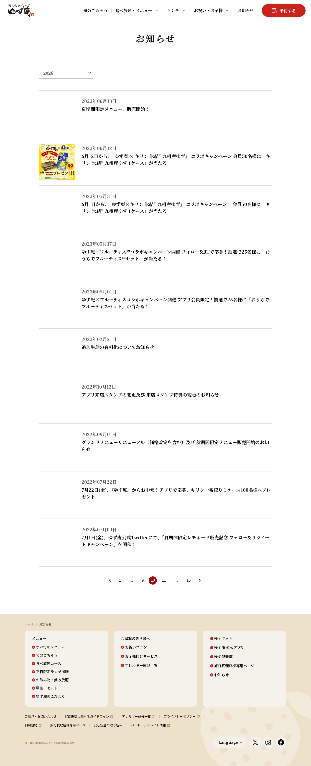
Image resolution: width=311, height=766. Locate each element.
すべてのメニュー (50, 647)
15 (188, 580)
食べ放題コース (48, 663)
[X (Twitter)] (255, 742)
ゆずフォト (223, 638)
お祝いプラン (136, 647)
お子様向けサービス (141, 656)
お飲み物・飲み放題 (52, 679)
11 (164, 580)
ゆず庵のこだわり (50, 696)
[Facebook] (280, 742)
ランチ (173, 10)
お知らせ (245, 10)
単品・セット (47, 688)
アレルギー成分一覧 (141, 665)
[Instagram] (268, 742)
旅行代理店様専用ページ (234, 665)
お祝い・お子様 (208, 10)
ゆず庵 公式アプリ (229, 647)
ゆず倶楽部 (223, 656)
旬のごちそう (95, 10)
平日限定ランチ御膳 (52, 671)
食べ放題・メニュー (133, 10)
